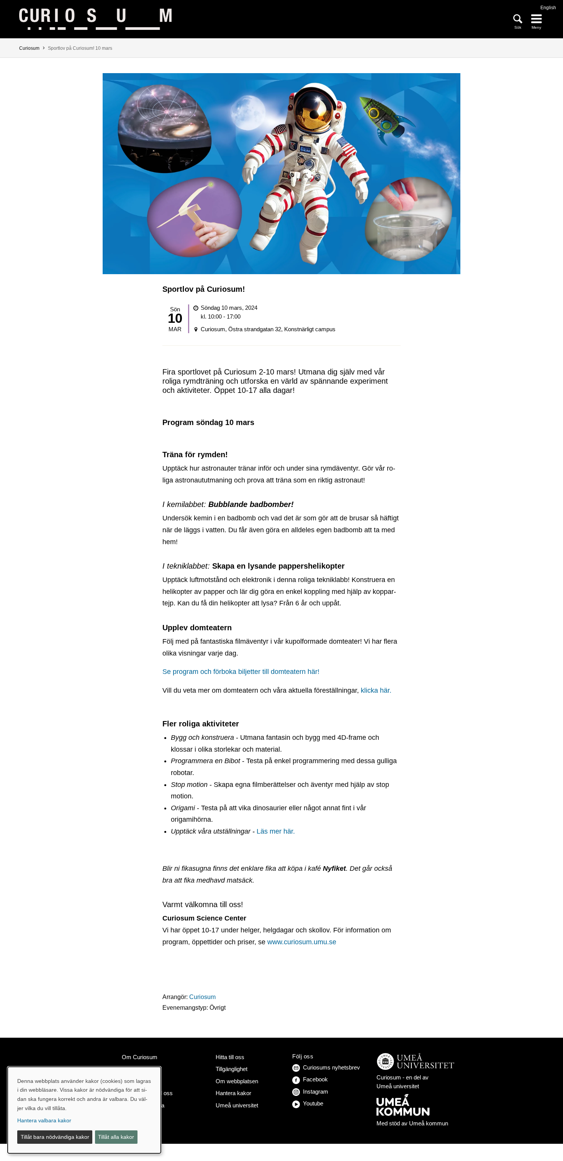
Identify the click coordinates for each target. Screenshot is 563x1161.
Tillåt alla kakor (116, 1137)
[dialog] (84, 1110)
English (548, 7)
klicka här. (376, 690)
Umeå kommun (428, 1123)
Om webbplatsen (237, 1081)
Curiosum (29, 48)
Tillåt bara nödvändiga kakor (55, 1137)
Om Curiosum (139, 1057)
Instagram (315, 1091)
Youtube (313, 1103)
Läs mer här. (276, 831)
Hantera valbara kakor (44, 1120)
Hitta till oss (230, 1057)
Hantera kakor (233, 1093)
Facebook (315, 1079)
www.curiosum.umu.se (301, 942)
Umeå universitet (237, 1105)
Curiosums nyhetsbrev (331, 1067)
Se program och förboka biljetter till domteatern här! (240, 671)
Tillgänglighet (231, 1069)
